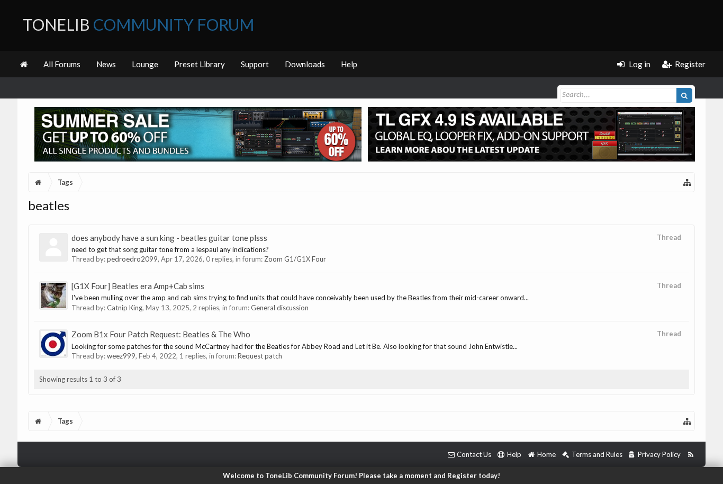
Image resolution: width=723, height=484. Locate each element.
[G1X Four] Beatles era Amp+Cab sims (137, 286)
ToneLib (138, 24)
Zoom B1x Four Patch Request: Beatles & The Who (160, 334)
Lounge (145, 64)
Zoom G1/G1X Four (295, 259)
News (106, 64)
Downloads (305, 64)
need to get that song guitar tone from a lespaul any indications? (170, 249)
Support (255, 64)
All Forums (61, 64)
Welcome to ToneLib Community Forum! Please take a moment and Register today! (361, 475)
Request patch (260, 356)
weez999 (121, 356)
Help (349, 64)
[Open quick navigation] (687, 182)
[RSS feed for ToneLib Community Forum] (690, 454)
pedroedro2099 (132, 259)
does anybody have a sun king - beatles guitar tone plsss (169, 238)
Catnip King (124, 307)
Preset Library (199, 64)
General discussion (280, 307)
